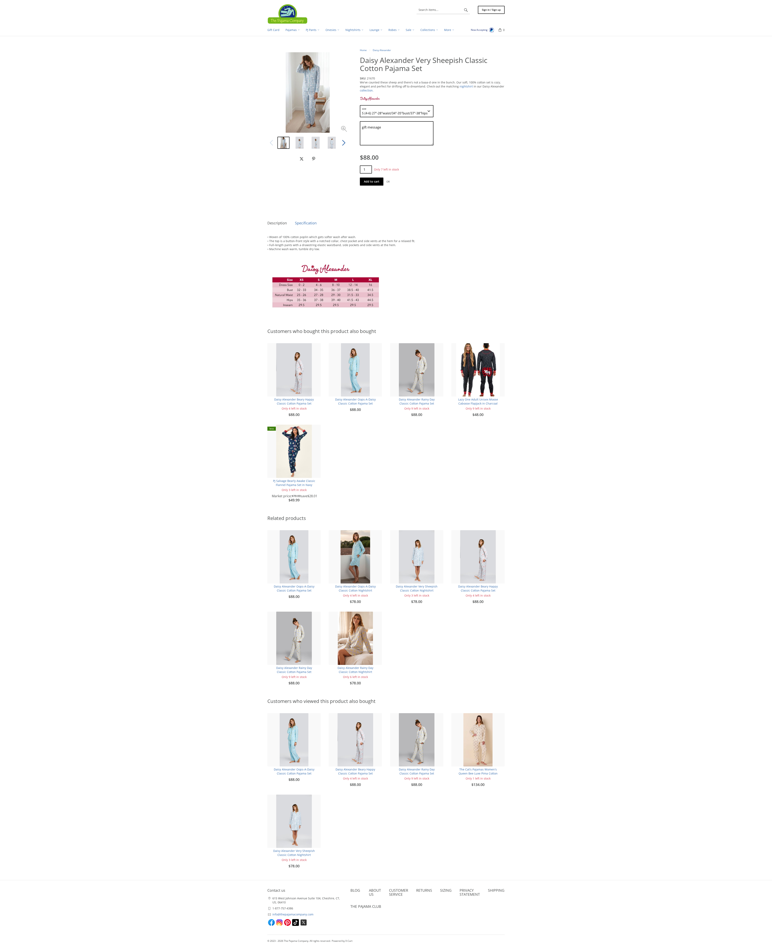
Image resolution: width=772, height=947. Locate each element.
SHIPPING (496, 890)
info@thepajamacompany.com (292, 914)
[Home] (287, 14)
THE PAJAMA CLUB (365, 906)
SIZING (446, 890)
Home (363, 50)
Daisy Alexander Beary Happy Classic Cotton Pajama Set (294, 401)
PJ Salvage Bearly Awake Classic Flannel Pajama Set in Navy (294, 483)
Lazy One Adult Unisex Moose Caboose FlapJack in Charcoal (478, 401)
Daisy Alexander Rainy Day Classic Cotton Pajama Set (417, 401)
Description (277, 223)
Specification (306, 223)
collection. (367, 90)
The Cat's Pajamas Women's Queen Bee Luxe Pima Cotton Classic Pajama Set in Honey (478, 773)
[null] (302, 159)
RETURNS (424, 890)
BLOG (355, 890)
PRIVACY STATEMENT (470, 892)
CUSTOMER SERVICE (398, 892)
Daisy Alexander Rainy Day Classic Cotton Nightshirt (355, 670)
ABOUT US (375, 892)
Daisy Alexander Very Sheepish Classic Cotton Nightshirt (416, 588)
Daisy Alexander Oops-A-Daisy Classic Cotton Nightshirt (355, 588)
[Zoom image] (344, 129)
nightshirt (466, 86)
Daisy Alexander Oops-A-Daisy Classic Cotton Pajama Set (355, 401)
